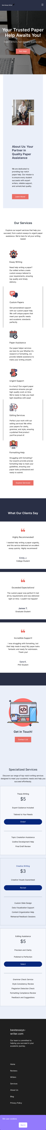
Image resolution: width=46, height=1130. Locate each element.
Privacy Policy (16, 1103)
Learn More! (20, 197)
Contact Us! (23, 739)
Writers (13, 1077)
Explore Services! (23, 483)
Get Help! (23, 51)
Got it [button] (23, 1125)
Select (23, 964)
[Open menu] (42, 4)
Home (12, 1064)
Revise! (23, 888)
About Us (14, 1090)
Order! (23, 822)
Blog (12, 1096)
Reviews (13, 1071)
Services (13, 1083)
